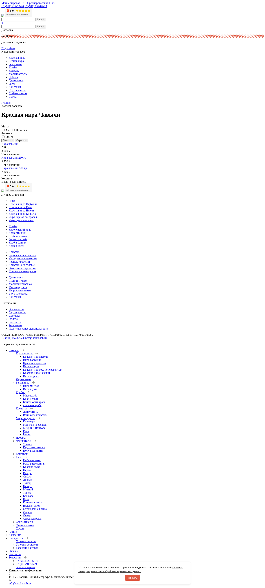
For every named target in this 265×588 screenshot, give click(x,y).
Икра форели (31, 376)
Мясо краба (30, 395)
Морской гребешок (20, 283)
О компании (16, 309)
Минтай (28, 489)
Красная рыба (31, 466)
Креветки (14, 70)
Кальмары (29, 421)
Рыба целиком (32, 460)
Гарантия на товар (27, 547)
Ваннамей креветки (35, 414)
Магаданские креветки (23, 258)
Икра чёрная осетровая (23, 216)
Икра (12, 200)
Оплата (13, 318)
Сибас (27, 476)
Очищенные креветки (22, 268)
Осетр (26, 515)
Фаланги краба (18, 239)
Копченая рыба (32, 502)
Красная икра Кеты (20, 207)
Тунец (27, 483)
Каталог (14, 350)
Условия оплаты (26, 541)
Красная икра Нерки (21, 210)
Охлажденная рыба (35, 508)
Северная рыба (32, 518)
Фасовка (6, 133)
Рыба (12, 83)
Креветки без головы (22, 264)
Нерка (27, 470)
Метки (5, 126)
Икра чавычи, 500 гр (14, 168)
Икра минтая (31, 385)
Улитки (27, 444)
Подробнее (8, 48)
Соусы (13, 96)
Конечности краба (34, 402)
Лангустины (30, 411)
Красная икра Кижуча (22, 213)
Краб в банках (17, 242)
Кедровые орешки (20, 290)
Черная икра (16, 60)
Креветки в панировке (22, 271)
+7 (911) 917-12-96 (12, 6)
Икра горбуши (32, 359)
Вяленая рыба (31, 505)
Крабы (13, 67)
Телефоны (15, 557)
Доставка (14, 315)
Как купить (16, 538)
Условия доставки (27, 544)
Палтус (27, 486)
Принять (132, 577)
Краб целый (30, 398)
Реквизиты (15, 325)
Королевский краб (20, 229)
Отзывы (14, 551)
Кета (26, 499)
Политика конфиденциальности (28, 328)
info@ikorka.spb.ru (36, 337)
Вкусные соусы (18, 293)
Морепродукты (18, 73)
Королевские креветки (22, 255)
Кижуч (27, 473)
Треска (27, 492)
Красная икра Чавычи (36, 372)
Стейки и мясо (18, 93)
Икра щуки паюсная (21, 220)
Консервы (15, 86)
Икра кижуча (31, 366)
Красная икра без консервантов (42, 369)
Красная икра (17, 57)
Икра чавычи (9, 143)
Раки (26, 431)
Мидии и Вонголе (34, 427)
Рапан (26, 434)
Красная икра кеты (34, 363)
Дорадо (27, 479)
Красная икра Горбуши (23, 204)
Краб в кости (17, 245)
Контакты (15, 322)
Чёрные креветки (19, 261)
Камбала (28, 495)
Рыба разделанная (34, 463)
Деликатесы (16, 80)
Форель (27, 512)
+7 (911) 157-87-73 (36, 6)
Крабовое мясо (18, 236)
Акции (13, 531)
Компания (15, 534)
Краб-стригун (17, 232)
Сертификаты (17, 90)
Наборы (13, 77)
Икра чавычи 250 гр (13, 157)
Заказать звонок (25, 567)
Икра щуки (30, 389)
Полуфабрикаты (33, 450)
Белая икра (15, 64)
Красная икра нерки (35, 356)
